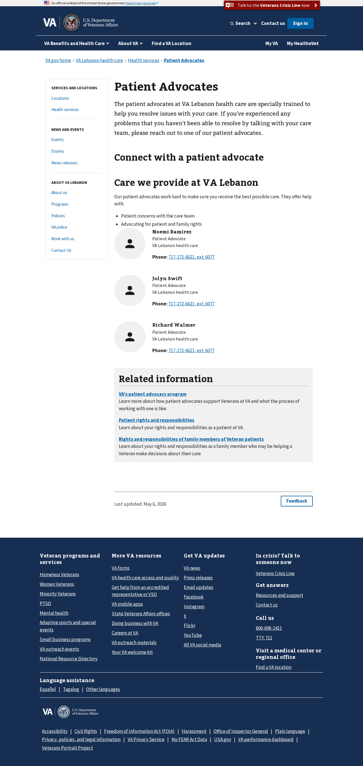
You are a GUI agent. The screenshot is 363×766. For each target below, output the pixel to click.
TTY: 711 (264, 638)
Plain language (290, 731)
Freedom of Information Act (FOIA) (139, 731)
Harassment (194, 731)
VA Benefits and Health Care (74, 43)
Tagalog (71, 689)
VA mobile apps (127, 604)
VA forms (121, 568)
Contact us (273, 23)
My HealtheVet (303, 43)
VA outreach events (59, 649)
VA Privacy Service (146, 739)
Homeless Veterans (59, 574)
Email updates (198, 587)
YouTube (193, 635)
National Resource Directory (69, 659)
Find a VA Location (171, 43)
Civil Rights (86, 731)
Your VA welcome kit (132, 652)
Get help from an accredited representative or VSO (140, 590)
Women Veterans (57, 584)
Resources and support (279, 595)
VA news (192, 568)
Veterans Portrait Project (67, 748)
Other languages (103, 689)
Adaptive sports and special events (68, 626)
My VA (271, 43)
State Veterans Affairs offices (141, 613)
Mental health (54, 613)
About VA (128, 43)
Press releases (198, 577)
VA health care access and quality (145, 577)
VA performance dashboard (266, 739)
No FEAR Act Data (189, 739)
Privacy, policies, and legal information (81, 739)
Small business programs (65, 639)
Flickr (189, 625)
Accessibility (54, 731)
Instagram (194, 606)
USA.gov (222, 739)
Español (48, 689)
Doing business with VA (135, 623)
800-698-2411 (269, 628)
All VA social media (202, 645)
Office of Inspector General (241, 731)
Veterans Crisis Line (275, 573)
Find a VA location (274, 667)
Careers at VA (125, 633)
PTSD (45, 603)
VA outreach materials (134, 642)
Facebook (194, 597)
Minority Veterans (58, 594)
